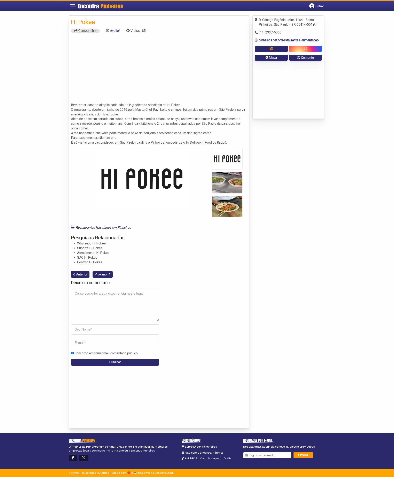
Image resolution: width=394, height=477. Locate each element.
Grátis (227, 458)
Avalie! (115, 31)
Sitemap (103, 472)
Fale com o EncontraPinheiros (204, 452)
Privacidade (88, 472)
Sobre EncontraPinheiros (201, 446)
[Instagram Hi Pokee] (305, 49)
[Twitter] (83, 458)
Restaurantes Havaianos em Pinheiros (103, 227)
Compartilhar (87, 31)
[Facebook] (73, 458)
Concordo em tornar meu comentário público (106, 353)
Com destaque (210, 458)
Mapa (273, 58)
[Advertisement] (159, 70)
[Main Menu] (73, 6)
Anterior (81, 274)
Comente (307, 58)
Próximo (101, 274)
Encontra (100, 6)
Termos (74, 472)
